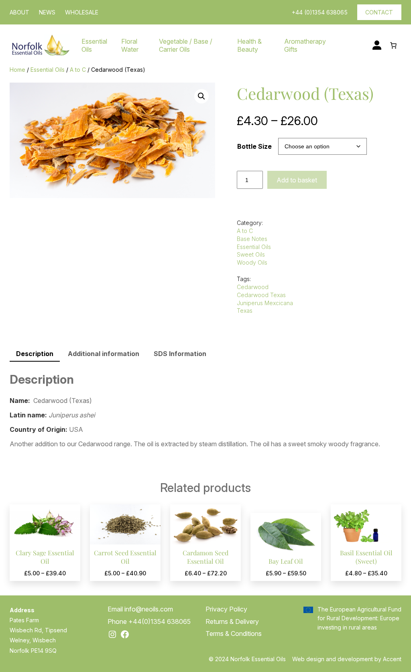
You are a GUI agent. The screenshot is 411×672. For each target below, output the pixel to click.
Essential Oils (48, 69)
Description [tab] (34, 354)
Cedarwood (253, 286)
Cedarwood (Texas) (305, 93)
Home (17, 69)
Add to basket (297, 180)
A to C (78, 69)
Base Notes (252, 238)
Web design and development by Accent (346, 659)
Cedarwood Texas (261, 294)
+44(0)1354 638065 (159, 621)
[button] (201, 96)
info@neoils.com (148, 609)
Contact (379, 12)
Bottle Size (254, 146)
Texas (244, 310)
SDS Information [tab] (180, 354)
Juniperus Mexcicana (265, 303)
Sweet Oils (251, 254)
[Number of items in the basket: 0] (393, 45)
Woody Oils (252, 262)
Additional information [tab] (103, 354)
